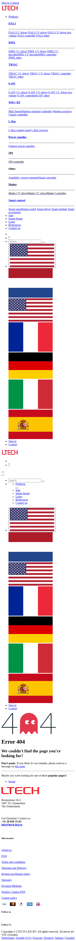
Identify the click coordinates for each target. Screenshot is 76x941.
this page (20, 766)
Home (11, 781)
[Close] (2, 475)
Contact (12, 444)
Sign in (12, 441)
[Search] (43, 242)
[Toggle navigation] (2, 472)
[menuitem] (13, 16)
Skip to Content (10, 2)
